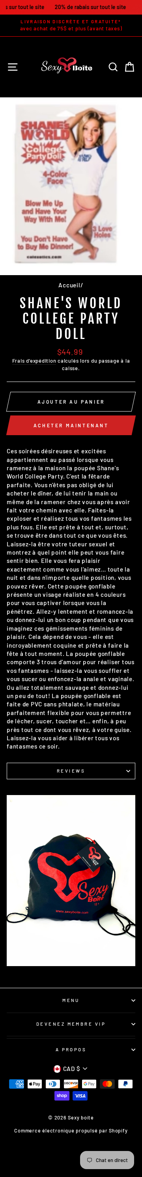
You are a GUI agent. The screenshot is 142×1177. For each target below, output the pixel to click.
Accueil (69, 285)
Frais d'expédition (34, 361)
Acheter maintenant (71, 425)
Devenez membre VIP (71, 1023)
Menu (71, 1000)
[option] (71, 25)
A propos (71, 1049)
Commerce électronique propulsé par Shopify (70, 1130)
